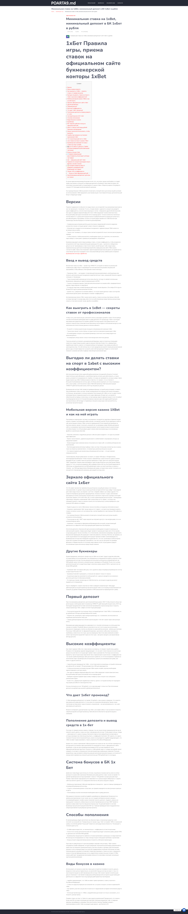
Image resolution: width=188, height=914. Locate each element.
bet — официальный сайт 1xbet (76, 160)
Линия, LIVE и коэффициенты (75, 171)
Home (52, 11)
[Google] (136, 912)
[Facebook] (127, 912)
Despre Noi (101, 3)
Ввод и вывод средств (73, 89)
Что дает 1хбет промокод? (75, 110)
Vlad (78, 31)
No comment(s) (84, 31)
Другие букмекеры (72, 104)
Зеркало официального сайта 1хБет (77, 102)
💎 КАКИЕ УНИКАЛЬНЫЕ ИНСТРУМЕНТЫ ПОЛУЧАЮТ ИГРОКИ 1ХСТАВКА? (78, 156)
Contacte (120, 3)
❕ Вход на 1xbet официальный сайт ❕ (78, 173)
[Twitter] (129, 912)
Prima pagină (91, 3)
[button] (184, 910)
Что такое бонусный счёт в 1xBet (76, 139)
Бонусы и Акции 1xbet (73, 152)
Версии (69, 87)
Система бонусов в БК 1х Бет (75, 116)
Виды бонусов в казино (74, 120)
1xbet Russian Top (59, 11)
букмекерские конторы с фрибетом (76, 253)
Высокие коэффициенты (74, 108)
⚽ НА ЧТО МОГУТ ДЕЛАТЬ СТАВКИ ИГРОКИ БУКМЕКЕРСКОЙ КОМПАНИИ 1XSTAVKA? (78, 148)
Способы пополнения (73, 118)
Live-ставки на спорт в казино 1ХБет (77, 141)
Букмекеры (70, 122)
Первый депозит (72, 106)
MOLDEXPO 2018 (111, 3)
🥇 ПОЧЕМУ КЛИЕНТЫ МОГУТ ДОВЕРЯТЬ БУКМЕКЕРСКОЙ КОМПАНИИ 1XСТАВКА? (76, 167)
